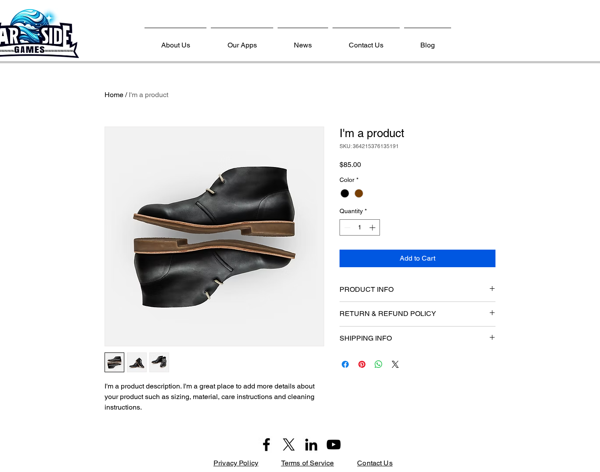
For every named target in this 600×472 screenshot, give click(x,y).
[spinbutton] (360, 227)
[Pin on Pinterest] (362, 364)
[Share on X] (395, 364)
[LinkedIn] (311, 444)
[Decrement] (346, 227)
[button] (242, 41)
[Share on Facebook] (345, 364)
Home (114, 95)
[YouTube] (333, 444)
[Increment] (373, 227)
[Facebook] (266, 444)
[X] (288, 444)
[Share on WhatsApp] (378, 364)
